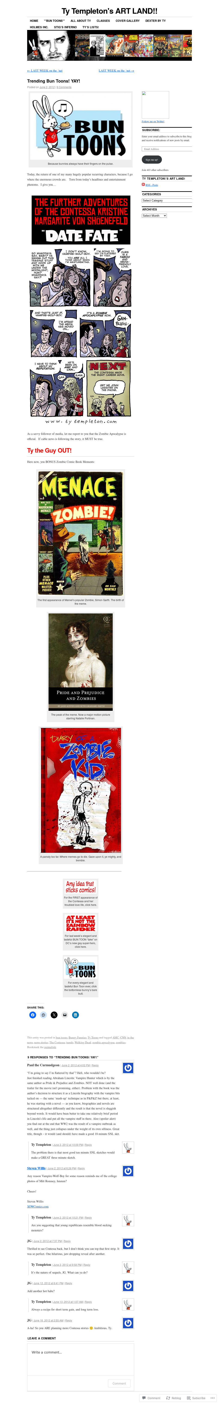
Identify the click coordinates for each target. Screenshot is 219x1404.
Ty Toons (93, 1037)
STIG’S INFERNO (65, 27)
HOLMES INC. (39, 27)
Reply (95, 1065)
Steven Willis (36, 1168)
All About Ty (81, 21)
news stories (41, 1042)
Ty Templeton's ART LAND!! (109, 10)
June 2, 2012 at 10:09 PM (68, 1144)
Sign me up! (152, 159)
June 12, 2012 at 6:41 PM (48, 1283)
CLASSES (103, 21)
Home (34, 21)
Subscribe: (151, 130)
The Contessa (57, 1042)
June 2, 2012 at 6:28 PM (62, 1168)
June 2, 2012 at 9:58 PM (67, 1264)
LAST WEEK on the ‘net (44, 70)
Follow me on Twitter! (153, 121)
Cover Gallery (128, 21)
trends (69, 1042)
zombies (121, 1042)
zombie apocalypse (103, 1042)
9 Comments (64, 87)
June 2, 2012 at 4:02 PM (76, 1065)
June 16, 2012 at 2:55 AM (48, 1320)
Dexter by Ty (155, 21)
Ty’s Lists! (91, 27)
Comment (119, 1383)
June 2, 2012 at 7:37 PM (48, 1241)
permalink (50, 1047)
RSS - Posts (152, 185)
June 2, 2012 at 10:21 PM (68, 1217)
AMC (115, 1037)
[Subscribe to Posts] (143, 185)
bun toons (61, 1037)
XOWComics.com (38, 1206)
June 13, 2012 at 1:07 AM (68, 1301)
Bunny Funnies (77, 1037)
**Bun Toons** (54, 21)
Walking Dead (83, 1042)
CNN (123, 1037)
